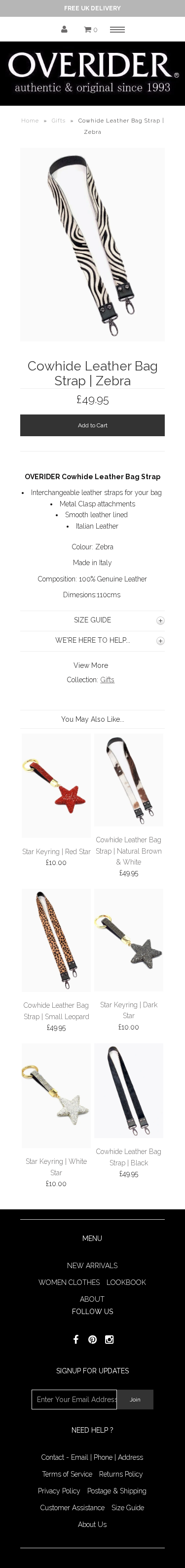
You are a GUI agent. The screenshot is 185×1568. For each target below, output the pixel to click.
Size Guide (127, 1508)
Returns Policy (121, 1474)
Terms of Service (67, 1474)
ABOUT (92, 1299)
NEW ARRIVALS (92, 1266)
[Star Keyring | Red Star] (56, 835)
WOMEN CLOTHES (69, 1282)
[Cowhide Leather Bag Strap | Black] (129, 1136)
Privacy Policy (59, 1491)
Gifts (59, 121)
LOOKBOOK (126, 1282)
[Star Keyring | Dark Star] (129, 989)
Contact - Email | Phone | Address (92, 1457)
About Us (92, 1524)
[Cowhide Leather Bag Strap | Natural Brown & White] (129, 824)
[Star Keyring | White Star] (56, 1146)
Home (30, 121)
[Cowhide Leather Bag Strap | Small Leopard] (56, 989)
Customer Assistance (72, 1508)
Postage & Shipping (117, 1491)
